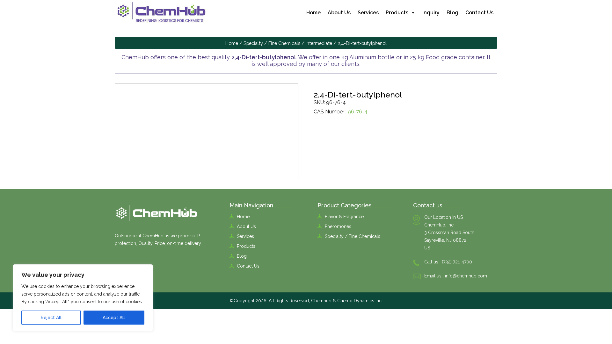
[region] (83, 297)
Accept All (114, 317)
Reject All (51, 317)
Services (368, 13)
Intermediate (319, 43)
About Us (339, 13)
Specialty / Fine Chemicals (272, 43)
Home (313, 13)
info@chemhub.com (466, 275)
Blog (452, 13)
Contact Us (479, 13)
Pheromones (338, 226)
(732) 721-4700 (457, 261)
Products (397, 13)
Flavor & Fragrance (344, 216)
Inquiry (431, 13)
